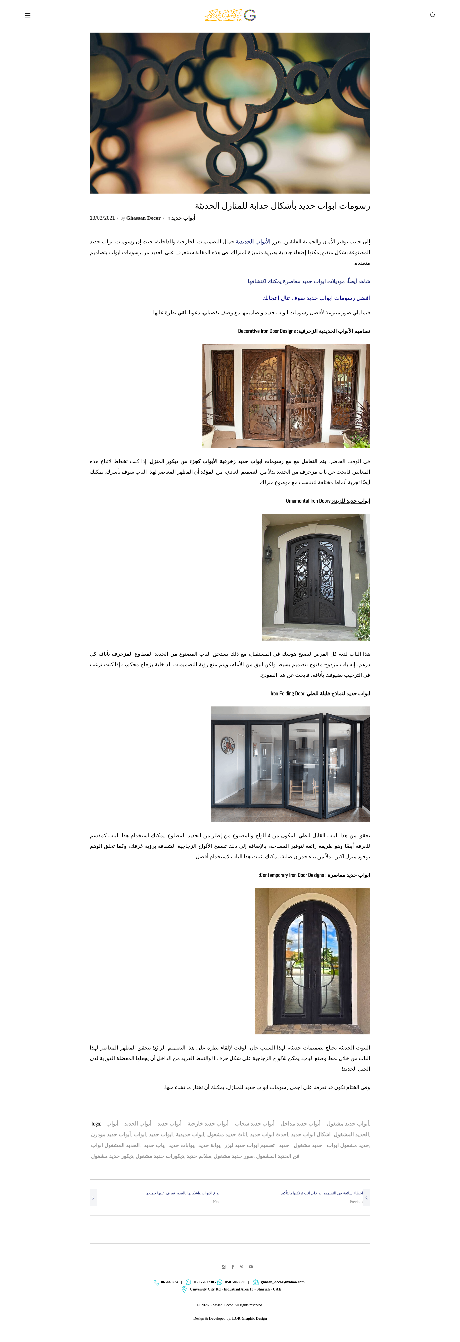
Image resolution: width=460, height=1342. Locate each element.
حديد (284, 1145)
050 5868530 (235, 1282)
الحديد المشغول (351, 1134)
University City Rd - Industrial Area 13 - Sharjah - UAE (235, 1289)
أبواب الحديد (137, 1124)
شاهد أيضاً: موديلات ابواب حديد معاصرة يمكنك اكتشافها (309, 281)
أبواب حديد (183, 218)
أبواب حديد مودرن (111, 1134)
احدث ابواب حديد (269, 1134)
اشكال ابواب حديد (311, 1134)
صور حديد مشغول (234, 1156)
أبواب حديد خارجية (208, 1124)
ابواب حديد (161, 1134)
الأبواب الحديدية (253, 242)
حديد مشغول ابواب (348, 1145)
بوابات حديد (181, 1145)
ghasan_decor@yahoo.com (283, 1282)
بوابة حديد (209, 1145)
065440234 (169, 1282)
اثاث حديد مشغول (227, 1134)
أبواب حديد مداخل (301, 1124)
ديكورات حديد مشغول (160, 1156)
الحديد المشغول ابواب (115, 1145)
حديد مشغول (308, 1145)
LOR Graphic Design (249, 1318)
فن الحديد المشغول (277, 1156)
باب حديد (154, 1145)
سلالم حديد (199, 1156)
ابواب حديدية (190, 1134)
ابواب (140, 1134)
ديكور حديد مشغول (112, 1156)
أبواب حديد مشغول (348, 1124)
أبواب (112, 1124)
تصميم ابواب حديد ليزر (249, 1145)
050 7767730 (204, 1282)
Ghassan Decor (143, 218)
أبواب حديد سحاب (255, 1124)
